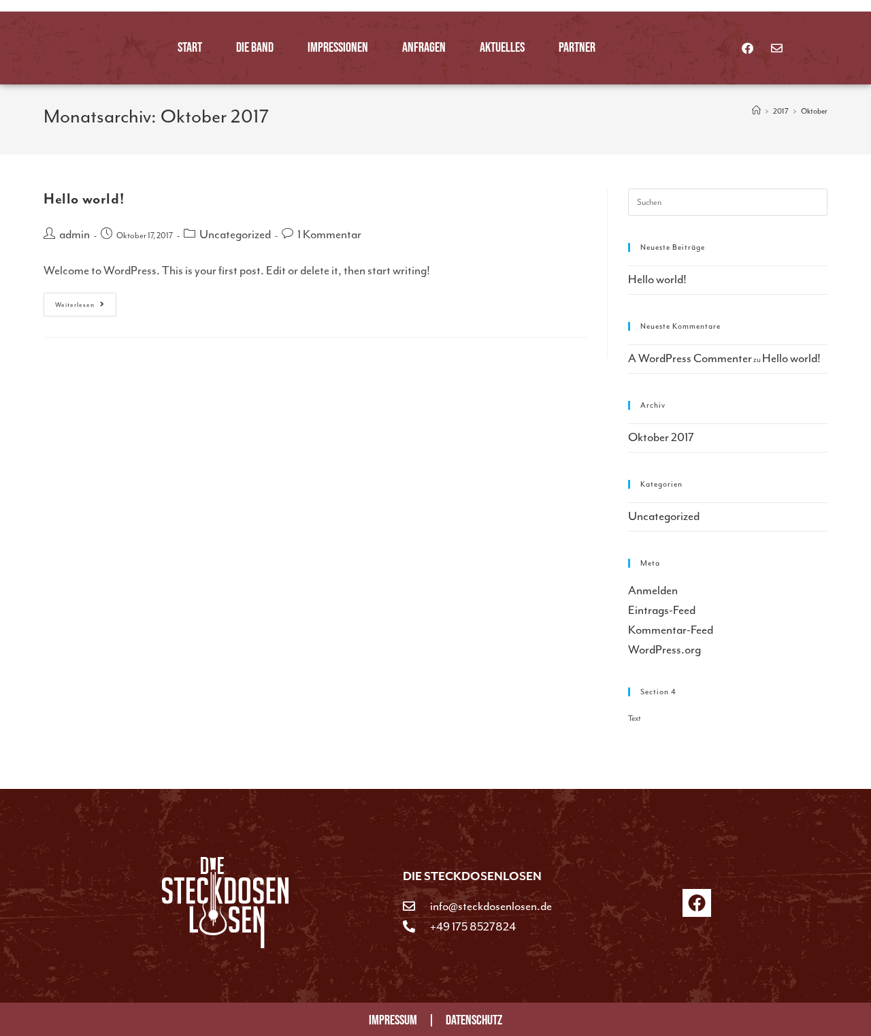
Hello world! (84, 199)
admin (74, 234)
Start (190, 47)
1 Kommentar (329, 234)
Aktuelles (502, 47)
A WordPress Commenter (690, 358)
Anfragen (424, 47)
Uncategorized (235, 234)
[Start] (756, 111)
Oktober (814, 111)
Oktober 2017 (661, 437)
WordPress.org (664, 649)
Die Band (255, 47)
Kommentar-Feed (670, 629)
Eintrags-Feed (661, 609)
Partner (577, 47)
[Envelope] (777, 48)
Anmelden (653, 590)
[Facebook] (747, 48)
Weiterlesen (85, 301)
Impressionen (338, 47)
